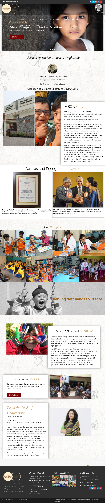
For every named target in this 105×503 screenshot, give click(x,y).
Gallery (75, 19)
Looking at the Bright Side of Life (39, 476)
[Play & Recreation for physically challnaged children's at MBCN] (72, 487)
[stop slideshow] (57, 49)
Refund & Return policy (92, 499)
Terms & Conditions (60, 499)
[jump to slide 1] (50, 49)
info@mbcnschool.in (11, 1)
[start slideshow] (48, 49)
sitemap (57, 501)
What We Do (54, 19)
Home (22, 19)
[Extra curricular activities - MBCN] (56, 480)
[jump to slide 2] (52, 49)
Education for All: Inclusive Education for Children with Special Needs (38, 489)
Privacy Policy (81, 499)
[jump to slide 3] (55, 49)
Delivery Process (71, 499)
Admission (65, 19)
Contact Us (37, 25)
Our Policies (25, 25)
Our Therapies (42, 19)
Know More (13, 395)
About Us (30, 19)
